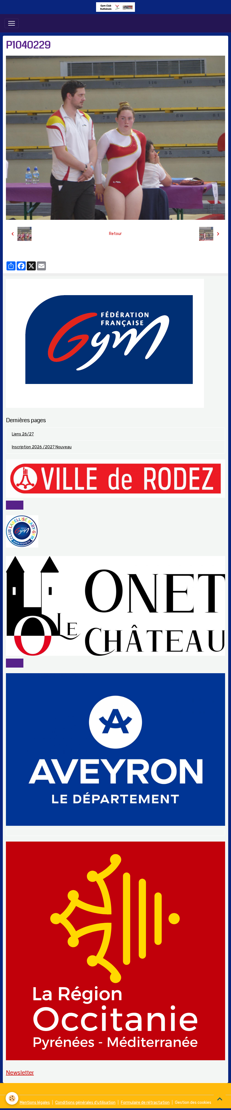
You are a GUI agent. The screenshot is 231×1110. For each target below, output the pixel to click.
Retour (115, 233)
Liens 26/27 (23, 434)
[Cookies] (12, 1098)
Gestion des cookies (193, 1102)
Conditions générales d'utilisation (85, 1102)
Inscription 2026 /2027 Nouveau (42, 447)
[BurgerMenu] (12, 23)
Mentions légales (35, 1102)
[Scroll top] (220, 1099)
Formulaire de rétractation (145, 1102)
